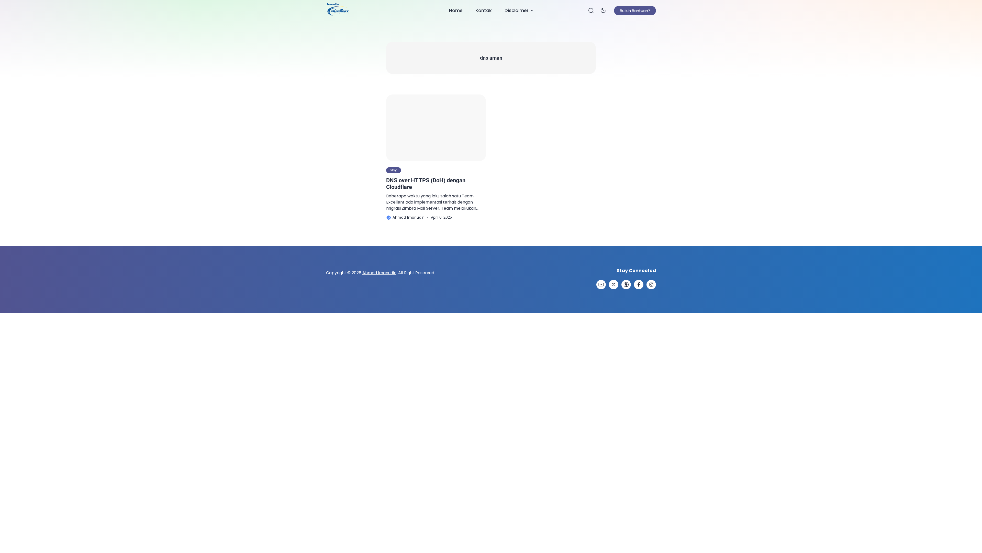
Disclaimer (517, 10)
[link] (601, 284)
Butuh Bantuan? (635, 10)
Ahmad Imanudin (379, 273)
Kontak (483, 10)
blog (393, 170)
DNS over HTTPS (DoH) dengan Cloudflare (425, 183)
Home (456, 10)
